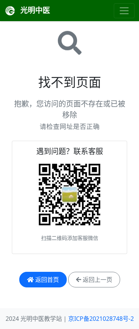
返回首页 (46, 280)
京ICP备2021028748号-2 (101, 319)
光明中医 (34, 10)
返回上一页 (96, 280)
